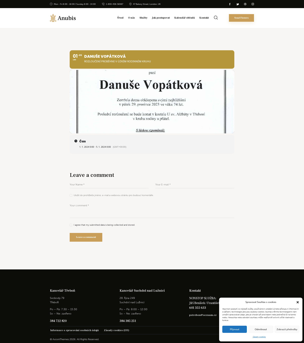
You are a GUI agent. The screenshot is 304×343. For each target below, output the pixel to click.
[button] (297, 302)
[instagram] (253, 4)
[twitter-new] (237, 4)
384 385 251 (128, 321)
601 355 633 (197, 308)
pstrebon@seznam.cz (203, 315)
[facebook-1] (230, 4)
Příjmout (234, 329)
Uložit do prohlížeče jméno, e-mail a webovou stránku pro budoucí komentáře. (114, 195)
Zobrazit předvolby (287, 329)
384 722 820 (58, 321)
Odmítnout (261, 329)
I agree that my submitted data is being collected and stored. (104, 225)
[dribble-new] (245, 4)
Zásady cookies (259, 337)
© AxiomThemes (59, 339)
